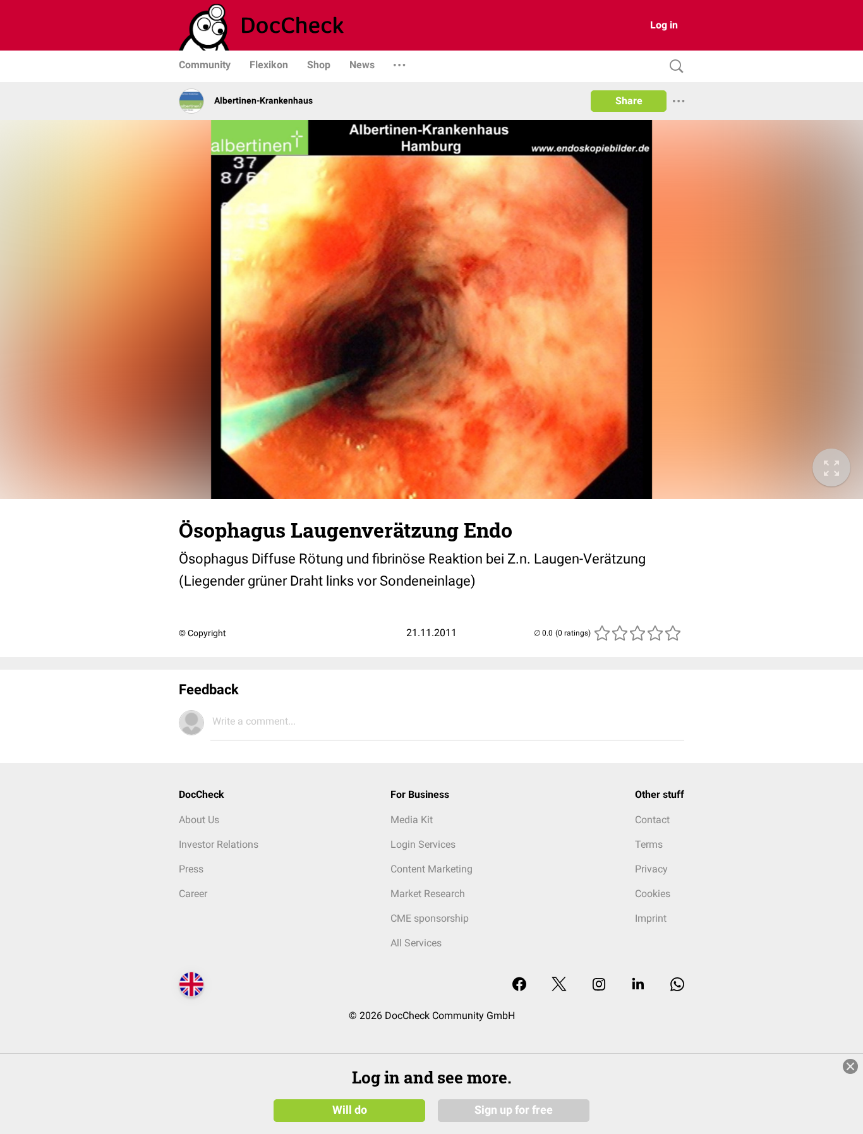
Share (629, 101)
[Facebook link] (519, 985)
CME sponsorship (429, 918)
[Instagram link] (599, 985)
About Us (199, 820)
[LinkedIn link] (638, 985)
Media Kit (411, 820)
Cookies (652, 894)
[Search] (673, 67)
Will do (349, 1110)
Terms (649, 844)
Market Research (427, 894)
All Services (416, 943)
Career (193, 894)
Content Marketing (431, 869)
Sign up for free (513, 1110)
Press (191, 869)
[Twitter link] (559, 985)
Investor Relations (218, 844)
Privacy (651, 869)
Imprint (651, 918)
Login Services (423, 844)
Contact (652, 820)
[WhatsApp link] (677, 985)
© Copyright (202, 633)
